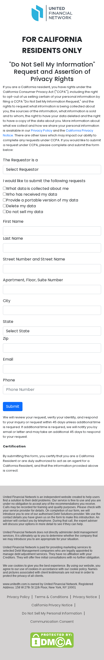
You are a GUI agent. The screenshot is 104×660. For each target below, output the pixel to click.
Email (8, 359)
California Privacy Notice (52, 605)
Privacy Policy (41, 130)
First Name (13, 221)
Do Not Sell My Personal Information (52, 613)
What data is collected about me (37, 188)
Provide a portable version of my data (42, 200)
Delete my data (21, 206)
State (8, 321)
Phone (9, 380)
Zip (5, 338)
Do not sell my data (24, 212)
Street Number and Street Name (34, 259)
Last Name (13, 238)
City (6, 301)
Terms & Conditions (51, 596)
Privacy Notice (85, 596)
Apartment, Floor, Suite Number (33, 280)
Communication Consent (52, 621)
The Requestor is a (20, 160)
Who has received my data (31, 194)
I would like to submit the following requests (44, 181)
